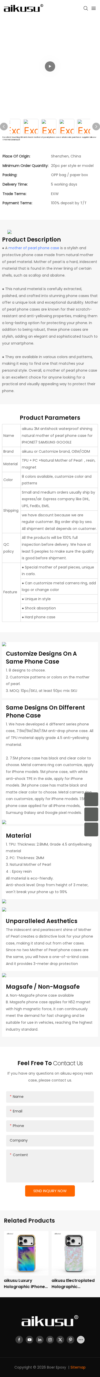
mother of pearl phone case (33, 248)
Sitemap (78, 1367)
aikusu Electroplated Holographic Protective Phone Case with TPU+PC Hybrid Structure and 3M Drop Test (74, 1284)
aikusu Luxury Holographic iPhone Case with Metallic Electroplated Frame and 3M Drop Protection (25, 1284)
